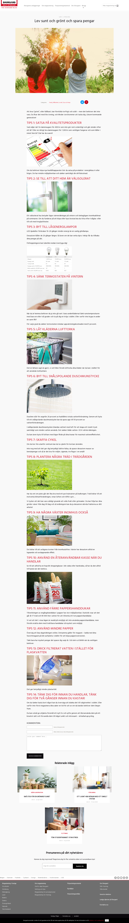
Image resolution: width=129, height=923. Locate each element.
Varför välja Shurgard (41, 886)
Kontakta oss (104, 905)
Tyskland (26, 878)
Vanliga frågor (55, 916)
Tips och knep (66, 103)
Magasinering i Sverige (9, 883)
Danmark (10, 878)
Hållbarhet (55, 103)
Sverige (33, 878)
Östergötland (6, 903)
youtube (121, 878)
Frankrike (17, 878)
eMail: (63, 732)
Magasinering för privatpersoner (45, 892)
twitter (118, 878)
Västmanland (6, 909)
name (59, 727)
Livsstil (60, 103)
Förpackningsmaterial (74, 883)
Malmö (4, 898)
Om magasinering (40, 883)
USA (62, 878)
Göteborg (5, 889)
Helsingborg (6, 892)
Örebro (4, 900)
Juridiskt (76, 916)
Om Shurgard (104, 883)
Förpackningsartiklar (73, 894)
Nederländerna (42, 878)
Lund (3, 895)
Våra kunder (103, 889)
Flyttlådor (70, 889)
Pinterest (86, 102)
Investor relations (105, 894)
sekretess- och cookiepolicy (96, 920)
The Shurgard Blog (9, 8)
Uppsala (4, 906)
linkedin (127, 878)
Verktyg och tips (40, 889)
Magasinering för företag (43, 895)
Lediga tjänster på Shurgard (108, 899)
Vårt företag (104, 886)
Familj (50, 103)
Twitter (82, 102)
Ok (107, 920)
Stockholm (5, 886)
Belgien (2, 878)
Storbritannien (54, 878)
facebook (115, 878)
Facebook (78, 102)
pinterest (124, 878)
